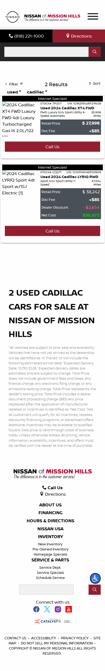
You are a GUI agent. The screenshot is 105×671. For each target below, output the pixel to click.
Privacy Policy (75, 638)
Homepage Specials (50, 554)
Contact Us (16, 638)
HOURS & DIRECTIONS (50, 520)
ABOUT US (50, 505)
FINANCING (50, 512)
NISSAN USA (50, 529)
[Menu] (92, 17)
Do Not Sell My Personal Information (57, 643)
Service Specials (50, 572)
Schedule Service (50, 577)
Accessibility (44, 638)
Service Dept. (50, 567)
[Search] (95, 52)
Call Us (53, 147)
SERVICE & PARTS (50, 560)
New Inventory (50, 544)
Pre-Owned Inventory (50, 549)
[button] (95, 578)
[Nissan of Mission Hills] (42, 17)
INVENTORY (50, 536)
